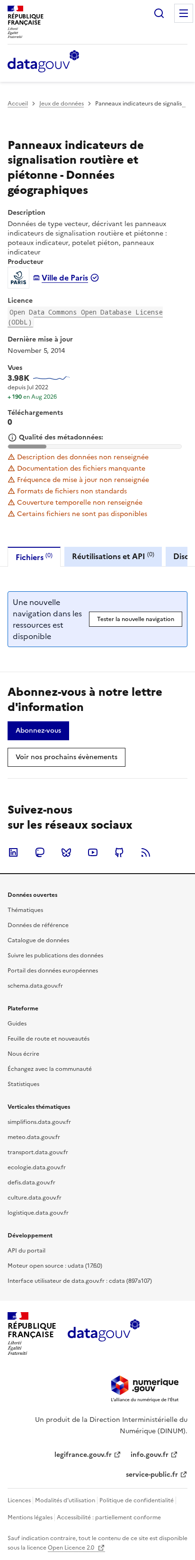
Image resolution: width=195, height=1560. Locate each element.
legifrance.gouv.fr (83, 1455)
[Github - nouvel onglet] (119, 852)
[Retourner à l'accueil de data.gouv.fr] (43, 62)
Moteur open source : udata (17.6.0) (55, 1266)
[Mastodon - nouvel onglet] (39, 852)
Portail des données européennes (53, 970)
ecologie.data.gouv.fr (37, 1167)
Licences (19, 1500)
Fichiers (34, 557)
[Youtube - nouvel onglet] (92, 852)
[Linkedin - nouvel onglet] (13, 852)
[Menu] (183, 13)
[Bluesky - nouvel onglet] (66, 852)
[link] (38, 730)
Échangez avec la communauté (50, 1069)
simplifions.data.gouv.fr (39, 1122)
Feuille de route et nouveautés (48, 1038)
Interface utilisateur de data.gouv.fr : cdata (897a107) (80, 1281)
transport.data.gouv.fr (38, 1152)
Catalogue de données (38, 940)
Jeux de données (61, 103)
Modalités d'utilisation (65, 1500)
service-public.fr (152, 1475)
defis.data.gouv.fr (31, 1182)
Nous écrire (23, 1054)
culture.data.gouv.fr (35, 1197)
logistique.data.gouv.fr (38, 1213)
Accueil (18, 103)
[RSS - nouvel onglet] (145, 852)
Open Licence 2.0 (72, 1547)
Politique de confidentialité (136, 1500)
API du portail (26, 1250)
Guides (17, 1023)
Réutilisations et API (113, 556)
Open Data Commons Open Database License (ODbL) (85, 316)
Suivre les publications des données (55, 955)
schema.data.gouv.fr (35, 986)
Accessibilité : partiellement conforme (109, 1517)
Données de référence (38, 925)
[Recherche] (159, 13)
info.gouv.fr (149, 1455)
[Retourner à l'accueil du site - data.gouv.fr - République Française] (103, 1334)
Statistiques (23, 1084)
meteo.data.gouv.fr (34, 1137)
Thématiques (25, 910)
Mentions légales (30, 1517)
